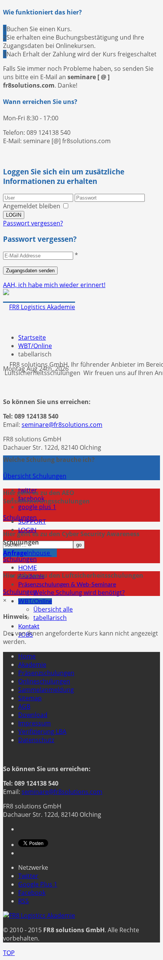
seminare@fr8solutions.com (62, 424)
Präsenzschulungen (46, 673)
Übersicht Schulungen (34, 476)
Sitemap (30, 698)
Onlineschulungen (44, 681)
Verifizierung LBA (42, 731)
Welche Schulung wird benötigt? (79, 592)
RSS (23, 901)
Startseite (32, 337)
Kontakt (28, 626)
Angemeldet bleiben (31, 206)
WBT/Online (35, 601)
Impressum (34, 723)
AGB (24, 706)
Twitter (28, 876)
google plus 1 (37, 507)
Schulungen (20, 517)
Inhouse (27, 553)
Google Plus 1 (37, 884)
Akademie (32, 664)
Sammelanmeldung (46, 689)
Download (32, 715)
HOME (27, 568)
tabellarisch (50, 617)
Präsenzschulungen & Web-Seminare (67, 584)
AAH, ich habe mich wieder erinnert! (54, 285)
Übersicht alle (53, 609)
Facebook (31, 892)
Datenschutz (36, 740)
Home (27, 656)
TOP (9, 953)
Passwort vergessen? (33, 223)
